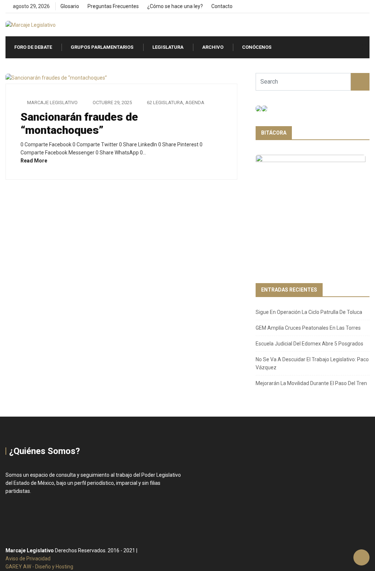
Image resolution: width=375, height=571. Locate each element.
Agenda (194, 102)
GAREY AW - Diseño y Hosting (39, 567)
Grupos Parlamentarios (102, 47)
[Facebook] (343, 7)
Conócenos (256, 47)
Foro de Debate (33, 47)
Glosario (69, 6)
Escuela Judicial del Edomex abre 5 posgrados (309, 344)
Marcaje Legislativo (52, 102)
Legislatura (167, 47)
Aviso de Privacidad (28, 558)
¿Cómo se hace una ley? (175, 6)
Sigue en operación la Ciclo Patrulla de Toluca (309, 312)
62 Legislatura (165, 102)
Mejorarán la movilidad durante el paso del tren (311, 383)
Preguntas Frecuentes (113, 6)
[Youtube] (367, 7)
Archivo (212, 47)
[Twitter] (355, 7)
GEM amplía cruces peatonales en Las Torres (308, 328)
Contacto (222, 6)
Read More (34, 161)
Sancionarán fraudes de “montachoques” (79, 123)
